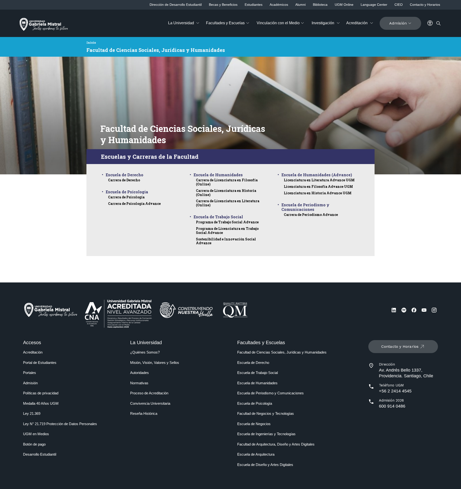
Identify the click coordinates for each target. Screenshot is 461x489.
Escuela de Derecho (124, 174)
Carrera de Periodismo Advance (311, 214)
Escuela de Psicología (127, 191)
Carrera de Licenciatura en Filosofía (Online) (227, 182)
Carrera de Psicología (126, 197)
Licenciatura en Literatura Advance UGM (319, 180)
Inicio (91, 42)
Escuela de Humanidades (218, 174)
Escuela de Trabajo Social (218, 216)
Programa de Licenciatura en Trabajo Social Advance (227, 230)
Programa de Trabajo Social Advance (227, 222)
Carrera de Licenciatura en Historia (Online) (226, 192)
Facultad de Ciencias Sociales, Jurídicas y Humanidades (155, 50)
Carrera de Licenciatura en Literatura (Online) (227, 203)
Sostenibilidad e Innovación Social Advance (226, 241)
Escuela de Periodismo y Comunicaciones (305, 207)
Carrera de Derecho (124, 180)
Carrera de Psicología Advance (134, 203)
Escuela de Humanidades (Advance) (316, 174)
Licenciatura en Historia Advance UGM (318, 193)
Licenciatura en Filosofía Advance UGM (318, 186)
